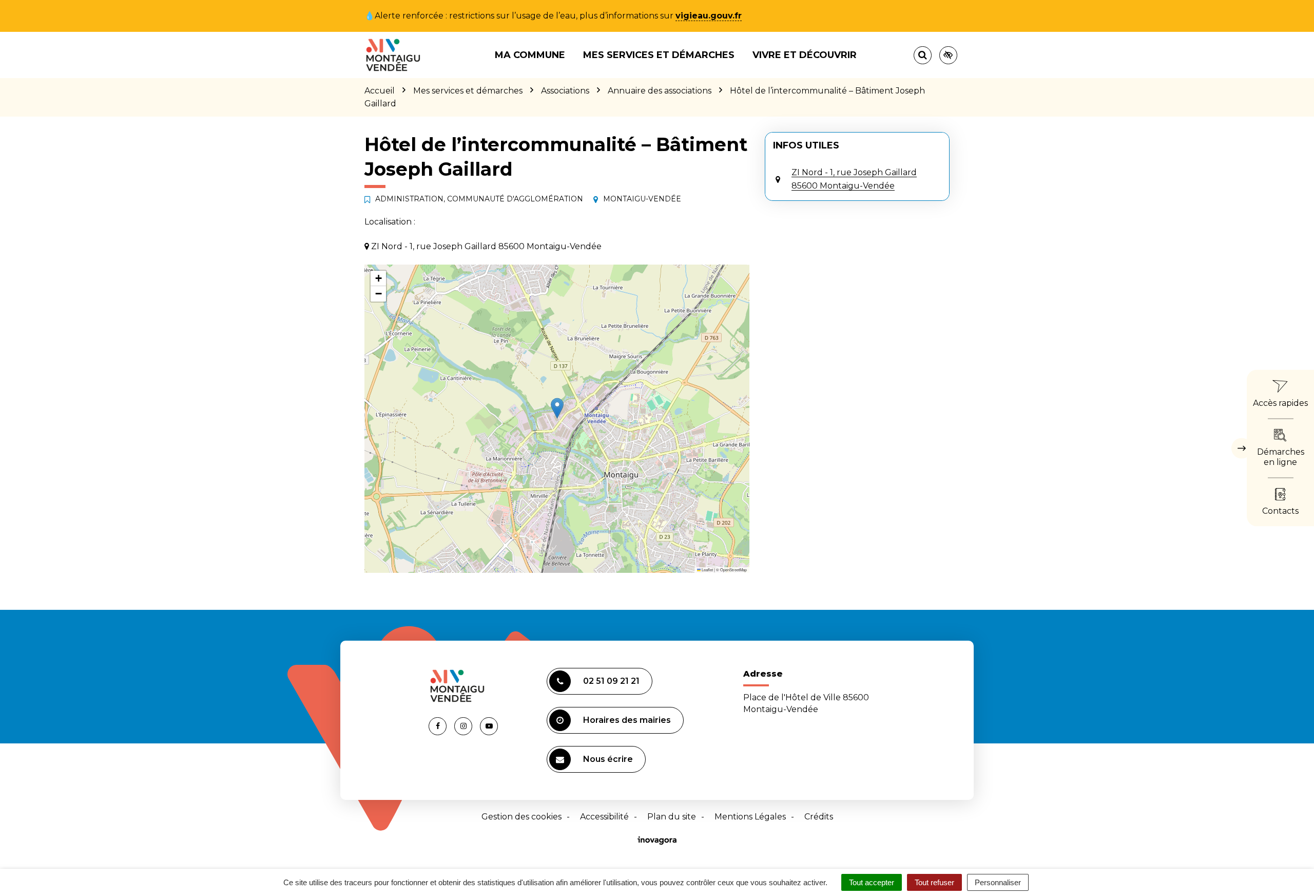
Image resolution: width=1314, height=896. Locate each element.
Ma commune (530, 55)
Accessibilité (604, 817)
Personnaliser (998, 882)
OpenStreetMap (733, 569)
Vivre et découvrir (804, 55)
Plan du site (671, 817)
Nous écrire (608, 759)
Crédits (818, 817)
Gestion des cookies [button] (521, 817)
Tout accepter (871, 882)
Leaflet (707, 569)
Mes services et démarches (659, 55)
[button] (557, 408)
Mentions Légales (750, 817)
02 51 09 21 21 (611, 681)
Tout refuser (934, 882)
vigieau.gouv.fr (708, 16)
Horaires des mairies (627, 720)
